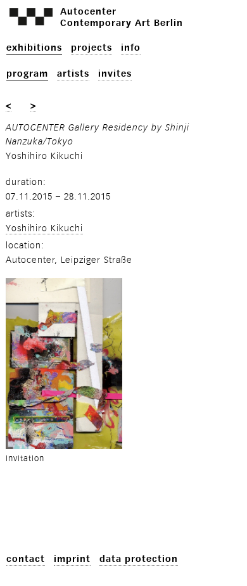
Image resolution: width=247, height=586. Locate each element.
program (27, 73)
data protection (138, 559)
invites (115, 73)
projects (91, 47)
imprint (72, 559)
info (131, 47)
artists (73, 73)
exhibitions (34, 47)
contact (25, 559)
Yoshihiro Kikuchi (44, 228)
